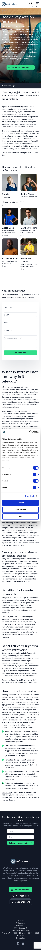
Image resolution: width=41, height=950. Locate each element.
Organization (8, 330)
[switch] (36, 474)
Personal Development (11, 661)
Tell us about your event (13, 338)
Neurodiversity (28, 658)
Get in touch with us (21, 890)
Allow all (20, 503)
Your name (8, 307)
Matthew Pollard (28, 228)
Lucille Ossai (8, 228)
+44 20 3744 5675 (21, 902)
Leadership (11, 656)
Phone (6, 322)
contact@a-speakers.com (20, 930)
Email (6, 315)
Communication (23, 656)
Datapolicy (20, 938)
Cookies (20, 935)
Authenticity (17, 658)
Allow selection (20, 509)
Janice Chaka (27, 194)
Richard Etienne (10, 258)
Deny (20, 516)
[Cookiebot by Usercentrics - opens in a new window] (29, 431)
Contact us (6, 792)
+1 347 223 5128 (21, 896)
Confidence (6, 658)
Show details (29, 496)
